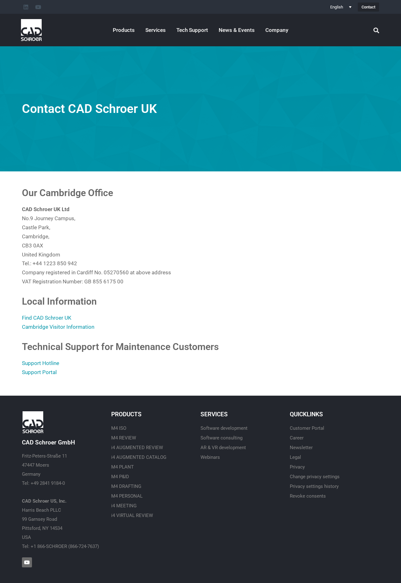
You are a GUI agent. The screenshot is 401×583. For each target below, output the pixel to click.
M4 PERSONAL (127, 496)
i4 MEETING (124, 506)
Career (297, 438)
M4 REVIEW (123, 438)
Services (155, 30)
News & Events (237, 30)
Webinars (210, 457)
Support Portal (39, 372)
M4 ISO (118, 428)
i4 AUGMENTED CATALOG (138, 457)
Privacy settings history (314, 486)
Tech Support (192, 30)
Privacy (297, 467)
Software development (223, 428)
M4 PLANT (122, 467)
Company (276, 30)
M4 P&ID (120, 476)
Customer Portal (307, 428)
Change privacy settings (315, 476)
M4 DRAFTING (126, 486)
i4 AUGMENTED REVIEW (137, 447)
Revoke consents (308, 496)
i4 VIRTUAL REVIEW (132, 515)
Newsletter (301, 447)
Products (124, 30)
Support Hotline (40, 363)
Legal (295, 457)
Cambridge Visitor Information (58, 327)
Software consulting (221, 438)
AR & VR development (223, 447)
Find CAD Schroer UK (46, 318)
